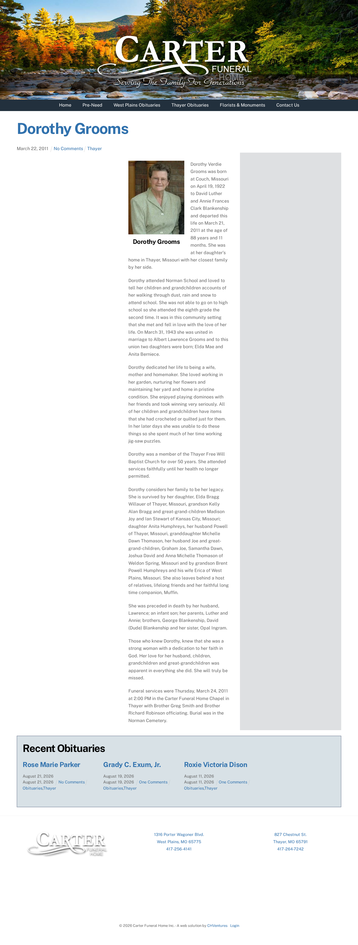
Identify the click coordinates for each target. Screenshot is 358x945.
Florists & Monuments (242, 105)
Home (65, 105)
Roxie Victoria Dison (215, 765)
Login (234, 926)
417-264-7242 (290, 849)
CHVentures (217, 926)
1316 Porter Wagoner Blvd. (179, 834)
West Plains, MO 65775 (179, 841)
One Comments (153, 782)
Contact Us (287, 105)
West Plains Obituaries (137, 105)
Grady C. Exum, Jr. (132, 765)
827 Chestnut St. (290, 834)
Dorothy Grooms (72, 128)
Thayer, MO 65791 (290, 841)
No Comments (68, 148)
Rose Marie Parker (51, 765)
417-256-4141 (179, 849)
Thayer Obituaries (190, 105)
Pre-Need (92, 105)
